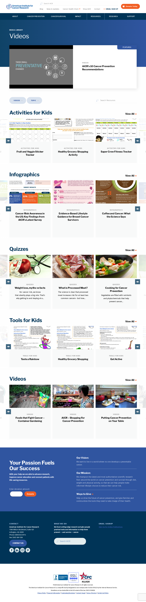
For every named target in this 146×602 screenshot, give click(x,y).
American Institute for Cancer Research (19, 6)
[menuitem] (41, 9)
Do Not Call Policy (103, 593)
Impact (78, 16)
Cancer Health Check (70, 9)
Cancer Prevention (36, 16)
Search (41, 3)
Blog (41, 9)
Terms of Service (91, 593)
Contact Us (18, 543)
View (129, 113)
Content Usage (80, 593)
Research (113, 16)
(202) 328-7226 (18, 537)
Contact (97, 9)
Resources (96, 16)
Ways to (83, 494)
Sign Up (112, 9)
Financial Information (53, 593)
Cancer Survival (58, 16)
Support (131, 16)
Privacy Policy (42, 593)
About (15, 16)
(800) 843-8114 (20, 535)
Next (141, 141)
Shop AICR (87, 9)
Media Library (16, 30)
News (53, 9)
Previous (4, 141)
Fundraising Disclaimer (68, 593)
